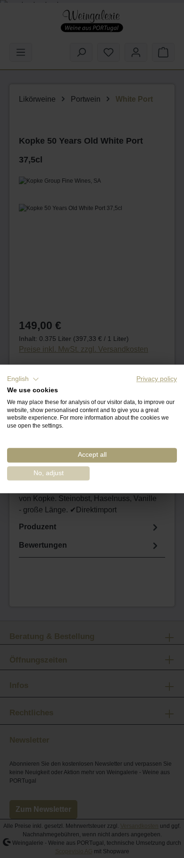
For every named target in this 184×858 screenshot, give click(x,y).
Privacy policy (156, 378)
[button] (23, 379)
